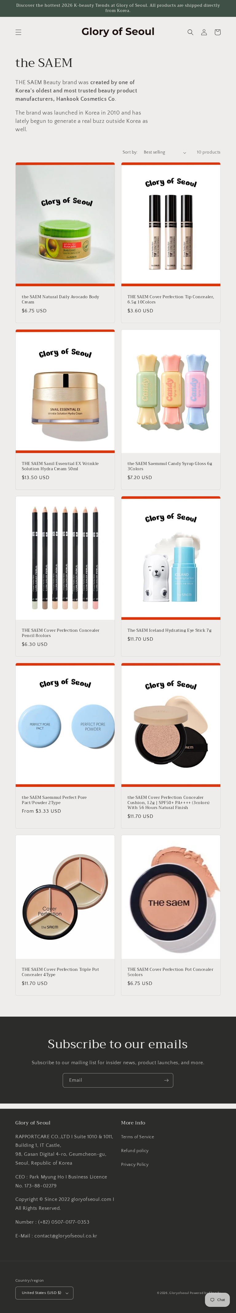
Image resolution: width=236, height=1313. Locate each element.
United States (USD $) (41, 1293)
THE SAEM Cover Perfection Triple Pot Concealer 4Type (60, 972)
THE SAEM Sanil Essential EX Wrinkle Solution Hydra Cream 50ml (60, 466)
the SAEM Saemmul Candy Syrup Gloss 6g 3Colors (170, 466)
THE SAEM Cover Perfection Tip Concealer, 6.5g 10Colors (171, 300)
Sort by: (130, 152)
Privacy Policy (134, 1164)
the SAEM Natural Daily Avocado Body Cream (60, 300)
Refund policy (135, 1150)
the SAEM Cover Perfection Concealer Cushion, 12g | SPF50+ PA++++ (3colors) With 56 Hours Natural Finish (169, 803)
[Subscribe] (166, 1080)
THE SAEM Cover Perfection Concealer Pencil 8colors (61, 633)
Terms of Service (137, 1137)
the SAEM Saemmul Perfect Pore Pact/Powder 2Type (54, 800)
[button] (18, 32)
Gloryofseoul (179, 1293)
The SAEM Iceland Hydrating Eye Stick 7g (169, 630)
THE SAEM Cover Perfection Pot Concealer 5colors (170, 972)
